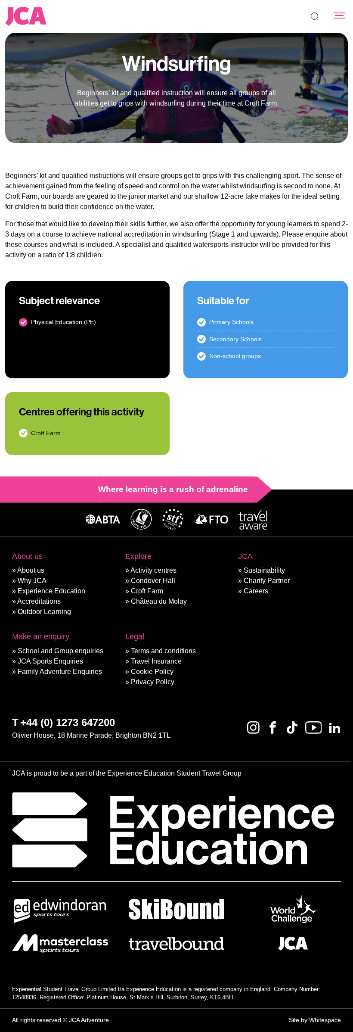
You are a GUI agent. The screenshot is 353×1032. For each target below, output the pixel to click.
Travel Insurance (156, 661)
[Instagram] (253, 727)
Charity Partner (267, 580)
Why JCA (32, 580)
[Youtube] (313, 727)
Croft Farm (147, 591)
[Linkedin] (334, 727)
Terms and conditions (163, 651)
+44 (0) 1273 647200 (67, 722)
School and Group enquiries (60, 651)
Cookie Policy (152, 671)
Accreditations (39, 601)
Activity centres (153, 570)
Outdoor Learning (44, 611)
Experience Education (51, 591)
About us (30, 570)
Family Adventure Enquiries (60, 671)
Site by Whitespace (315, 1019)
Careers (256, 591)
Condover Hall (153, 580)
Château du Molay (159, 601)
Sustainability (264, 570)
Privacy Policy (152, 682)
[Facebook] (272, 727)
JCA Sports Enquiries (50, 661)
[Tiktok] (292, 727)
